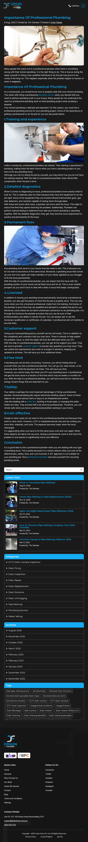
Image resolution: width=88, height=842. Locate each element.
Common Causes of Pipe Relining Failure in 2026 (45, 539)
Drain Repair (56, 22)
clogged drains (63, 706)
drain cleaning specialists (60, 715)
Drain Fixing (14, 568)
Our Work (8, 782)
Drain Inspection (16, 574)
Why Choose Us (11, 778)
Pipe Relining (15, 604)
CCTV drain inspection (16, 706)
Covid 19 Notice (46, 837)
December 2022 (16, 672)
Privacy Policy (30, 837)
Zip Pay (60, 837)
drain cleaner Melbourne (67, 710)
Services (7, 774)
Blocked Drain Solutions (61, 691)
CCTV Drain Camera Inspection (24, 562)
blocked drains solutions (54, 696)
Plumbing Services (18, 610)
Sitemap (7, 802)
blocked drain (39, 691)
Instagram (49, 786)
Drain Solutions (16, 592)
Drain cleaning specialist (35, 715)
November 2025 (16, 636)
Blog (6, 794)
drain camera (30, 710)
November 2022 (16, 678)
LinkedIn (48, 778)
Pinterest (49, 782)
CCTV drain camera (37, 701)
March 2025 (14, 648)
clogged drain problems (41, 706)
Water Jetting (15, 616)
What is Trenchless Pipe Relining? (37, 482)
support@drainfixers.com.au (15, 821)
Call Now (75, 6)
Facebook (49, 770)
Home (6, 770)
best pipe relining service (18, 691)
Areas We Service (11, 786)
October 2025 (15, 642)
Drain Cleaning (13, 715)
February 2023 (15, 660)
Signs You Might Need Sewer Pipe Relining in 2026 (46, 511)
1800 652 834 (10, 825)
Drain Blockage (14, 710)
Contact (7, 790)
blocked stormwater (16, 701)
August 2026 (15, 630)
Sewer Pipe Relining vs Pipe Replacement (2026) (45, 497)
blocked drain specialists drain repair (23, 696)
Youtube (48, 790)
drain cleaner (46, 710)
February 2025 (15, 654)
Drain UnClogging (17, 598)
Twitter (48, 774)
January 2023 (15, 666)
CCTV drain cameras (59, 701)
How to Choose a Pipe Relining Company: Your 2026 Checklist (47, 526)
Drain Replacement (18, 586)
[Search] (81, 470)
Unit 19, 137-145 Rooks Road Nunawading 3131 (24, 817)
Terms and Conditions (13, 798)
